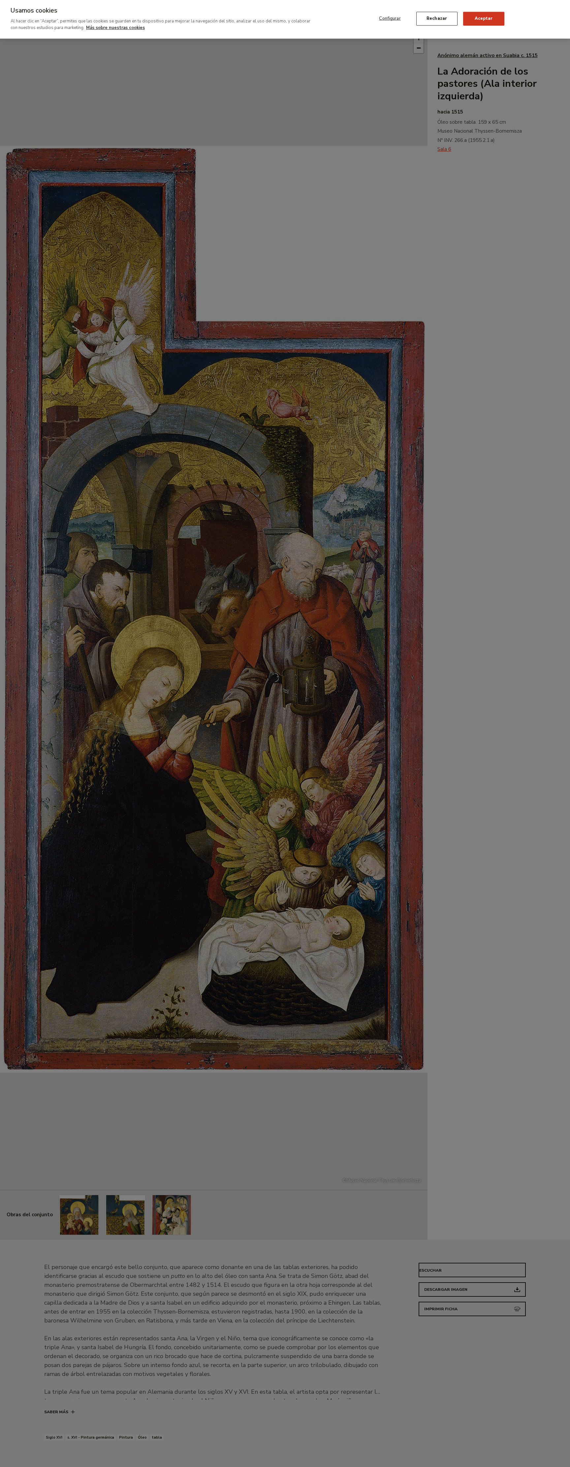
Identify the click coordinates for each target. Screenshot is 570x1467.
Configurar (389, 18)
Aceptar (483, 18)
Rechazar (437, 18)
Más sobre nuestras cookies (115, 27)
